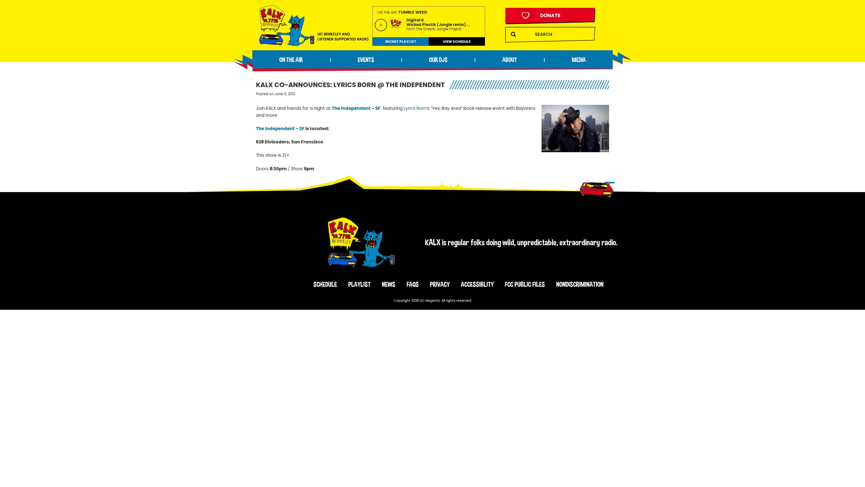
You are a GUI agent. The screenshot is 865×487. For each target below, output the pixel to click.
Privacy (440, 284)
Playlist (359, 284)
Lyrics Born (415, 108)
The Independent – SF (356, 108)
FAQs (413, 284)
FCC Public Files (525, 284)
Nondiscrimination (579, 284)
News (388, 284)
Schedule (325, 284)
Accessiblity (477, 284)
